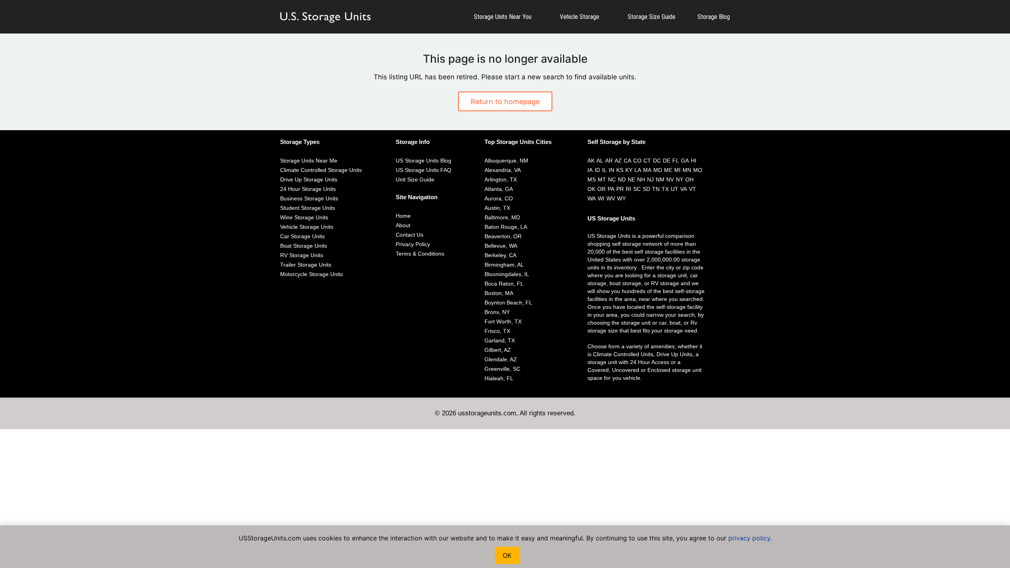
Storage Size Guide (651, 17)
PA (611, 189)
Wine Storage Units (304, 217)
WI (601, 198)
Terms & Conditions (420, 253)
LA (637, 170)
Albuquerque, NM (506, 160)
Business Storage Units (309, 198)
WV (610, 198)
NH (641, 179)
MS (591, 179)
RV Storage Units (301, 255)
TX (665, 189)
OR (601, 189)
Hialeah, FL (498, 378)
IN (611, 170)
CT (647, 160)
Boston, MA (498, 293)
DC (657, 160)
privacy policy (749, 538)
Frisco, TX (497, 331)
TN (656, 189)
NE (631, 179)
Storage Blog (714, 17)
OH (689, 179)
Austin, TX (497, 208)
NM (660, 179)
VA (683, 189)
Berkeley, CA (500, 255)
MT (602, 179)
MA (647, 170)
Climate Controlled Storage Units (321, 170)
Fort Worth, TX (503, 321)
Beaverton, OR (503, 236)
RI (628, 189)
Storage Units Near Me (308, 160)
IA (590, 170)
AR (609, 160)
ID (597, 170)
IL (604, 170)
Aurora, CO (498, 198)
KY (628, 170)
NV (670, 179)
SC (637, 189)
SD (646, 189)
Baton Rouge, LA (505, 227)
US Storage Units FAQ (423, 170)
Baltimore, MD (502, 217)
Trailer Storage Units (305, 265)
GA (685, 160)
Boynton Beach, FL (508, 302)
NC (612, 179)
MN (687, 170)
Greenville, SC (502, 369)
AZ (618, 160)
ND (622, 179)
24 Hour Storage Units (308, 189)
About (403, 225)
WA (591, 198)
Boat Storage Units (303, 246)
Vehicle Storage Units (306, 227)
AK (591, 160)
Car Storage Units (302, 236)
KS (619, 170)
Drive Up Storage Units (308, 179)
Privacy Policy (413, 244)
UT (674, 189)
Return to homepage (505, 101)
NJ (650, 179)
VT (692, 189)
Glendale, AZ (500, 359)
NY (679, 179)
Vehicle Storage (579, 17)
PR (620, 189)
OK (591, 189)
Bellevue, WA (500, 246)
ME (668, 170)
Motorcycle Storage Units (311, 274)
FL (675, 160)
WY (621, 198)
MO (697, 170)
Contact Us (409, 235)
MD (657, 170)
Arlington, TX (500, 179)
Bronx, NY (497, 312)
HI (693, 160)
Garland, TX (499, 340)
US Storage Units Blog (423, 160)
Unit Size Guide (415, 179)
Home (403, 216)
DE (666, 160)
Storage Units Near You (502, 17)
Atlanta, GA (498, 189)
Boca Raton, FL (504, 283)
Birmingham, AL (504, 265)
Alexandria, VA (502, 170)
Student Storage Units (307, 208)
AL (600, 160)
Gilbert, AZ (497, 350)
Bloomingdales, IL (506, 274)
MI (677, 170)
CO (637, 160)
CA (627, 160)
